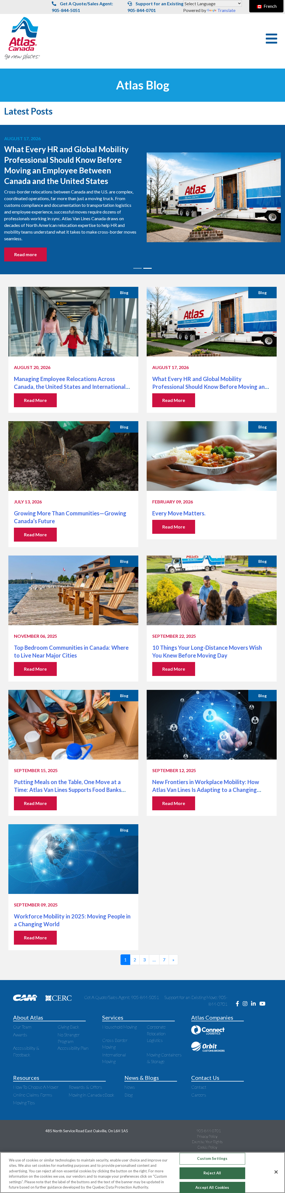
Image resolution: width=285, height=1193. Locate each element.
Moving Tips (24, 1102)
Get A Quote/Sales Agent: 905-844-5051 (82, 7)
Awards (20, 1034)
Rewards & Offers (85, 1087)
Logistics (155, 1040)
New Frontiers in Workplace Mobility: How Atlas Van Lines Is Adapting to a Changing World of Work (205, 790)
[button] (271, 38)
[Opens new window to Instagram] (247, 1004)
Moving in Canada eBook (91, 1094)
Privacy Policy (207, 1136)
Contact (198, 1087)
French (270, 6)
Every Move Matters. (179, 513)
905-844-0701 (208, 1131)
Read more (125, 237)
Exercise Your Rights (207, 1141)
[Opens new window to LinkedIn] (255, 1004)
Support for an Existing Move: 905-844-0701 (162, 7)
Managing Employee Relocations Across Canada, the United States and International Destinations (70, 386)
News (129, 1087)
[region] (142, 1172)
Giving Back (68, 1026)
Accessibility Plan (73, 1048)
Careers (198, 1094)
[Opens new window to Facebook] (239, 1004)
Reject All (212, 1173)
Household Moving (119, 1026)
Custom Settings (212, 1158)
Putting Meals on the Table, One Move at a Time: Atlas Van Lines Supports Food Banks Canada (67, 790)
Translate (226, 10)
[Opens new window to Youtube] (263, 1004)
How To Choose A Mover (35, 1087)
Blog (128, 1094)
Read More (35, 400)
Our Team (22, 1026)
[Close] (276, 1172)
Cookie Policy (207, 1147)
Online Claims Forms (32, 1094)
